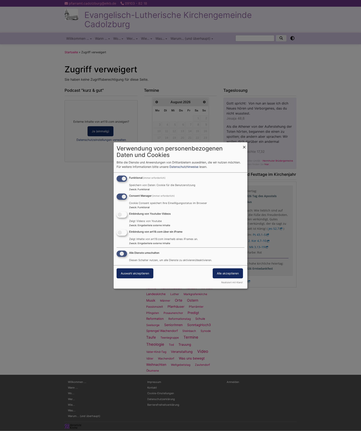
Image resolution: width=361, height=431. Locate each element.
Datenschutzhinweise (183, 166)
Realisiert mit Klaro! (232, 282)
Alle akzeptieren (228, 273)
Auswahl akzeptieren (135, 273)
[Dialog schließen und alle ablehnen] (244, 145)
